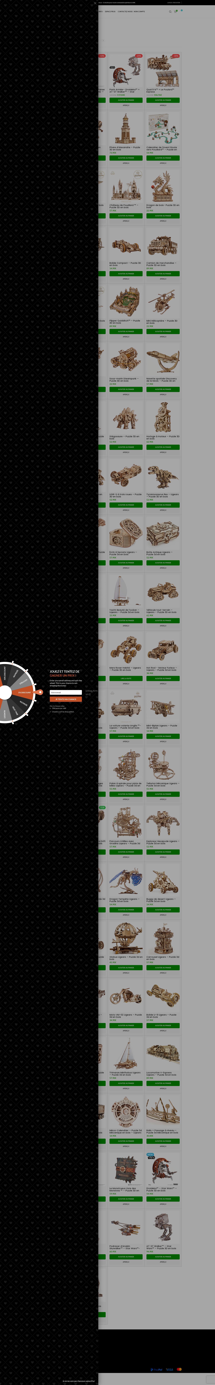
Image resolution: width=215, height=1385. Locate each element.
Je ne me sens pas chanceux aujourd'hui (79, 1381)
